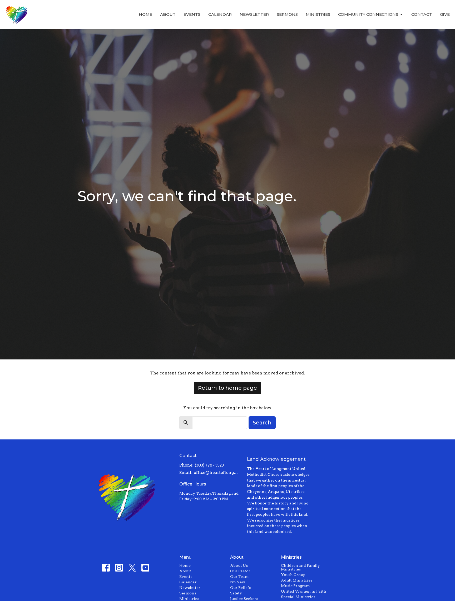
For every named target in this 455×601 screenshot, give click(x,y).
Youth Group (293, 575)
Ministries (318, 14)
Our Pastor (240, 571)
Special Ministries (298, 597)
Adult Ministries (296, 580)
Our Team (239, 576)
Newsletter (254, 14)
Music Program (295, 586)
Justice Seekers (244, 599)
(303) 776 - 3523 (209, 465)
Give (445, 14)
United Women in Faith (303, 591)
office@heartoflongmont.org (218, 472)
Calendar (220, 14)
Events (192, 14)
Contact (421, 14)
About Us (239, 565)
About (168, 14)
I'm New (237, 582)
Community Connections (368, 14)
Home (145, 14)
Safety (236, 593)
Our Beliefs (240, 587)
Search (262, 422)
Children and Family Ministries (300, 567)
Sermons (287, 14)
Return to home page (227, 388)
